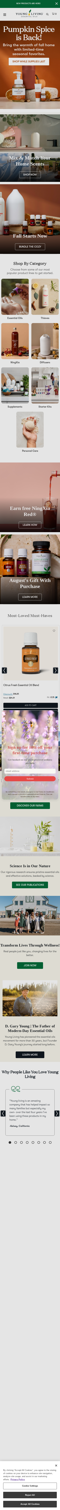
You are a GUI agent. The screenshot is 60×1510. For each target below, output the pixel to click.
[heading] (30, 750)
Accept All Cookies (30, 1504)
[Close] (56, 1465)
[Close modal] (54, 713)
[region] (30, 1485)
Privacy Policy (18, 1479)
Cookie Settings (30, 1486)
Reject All (30, 1495)
